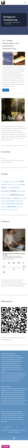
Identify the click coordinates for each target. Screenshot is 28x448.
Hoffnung (14, 194)
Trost (2, 203)
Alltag (6, 181)
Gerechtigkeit (5, 191)
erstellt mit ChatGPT (8, 55)
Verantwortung (10, 203)
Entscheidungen (8, 60)
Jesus (22, 195)
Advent (2, 181)
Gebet (3, 187)
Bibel (22, 181)
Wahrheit (3, 209)
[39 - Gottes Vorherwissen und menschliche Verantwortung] (19, 58)
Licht (12, 198)
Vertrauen (11, 206)
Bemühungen (9, 58)
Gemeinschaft (14, 188)
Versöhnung (3, 207)
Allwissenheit (8, 57)
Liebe (16, 198)
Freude (18, 184)
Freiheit (14, 184)
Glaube (13, 191)
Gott (2, 195)
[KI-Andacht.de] (3, 2)
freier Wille (7, 61)
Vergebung (19, 203)
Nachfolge (3, 201)
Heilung (5, 195)
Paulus (18, 201)
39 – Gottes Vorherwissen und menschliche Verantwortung (10, 44)
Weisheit (15, 209)
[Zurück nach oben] (14, 438)
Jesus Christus (6, 198)
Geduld (8, 187)
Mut (24, 198)
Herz (8, 195)
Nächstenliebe (11, 201)
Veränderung (19, 207)
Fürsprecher (7, 62)
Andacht (10, 181)
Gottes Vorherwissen (7, 64)
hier (22, 286)
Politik (21, 201)
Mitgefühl (21, 198)
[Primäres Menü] (25, 2)
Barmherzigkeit (16, 181)
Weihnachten (10, 209)
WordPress (20, 427)
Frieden (22, 184)
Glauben (19, 191)
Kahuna (14, 427)
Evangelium (9, 184)
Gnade (23, 191)
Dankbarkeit (4, 184)
